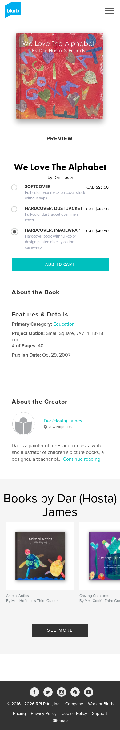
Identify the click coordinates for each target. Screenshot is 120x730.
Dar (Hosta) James (63, 421)
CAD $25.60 (97, 187)
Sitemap (60, 720)
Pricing (19, 713)
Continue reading (81, 459)
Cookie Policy (74, 713)
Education (64, 324)
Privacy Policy (44, 713)
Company (74, 704)
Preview (59, 138)
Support (99, 713)
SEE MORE (60, 630)
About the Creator (39, 402)
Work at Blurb (101, 704)
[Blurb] (12, 13)
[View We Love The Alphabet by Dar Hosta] (59, 76)
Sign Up (85, 10)
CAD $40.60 (97, 209)
